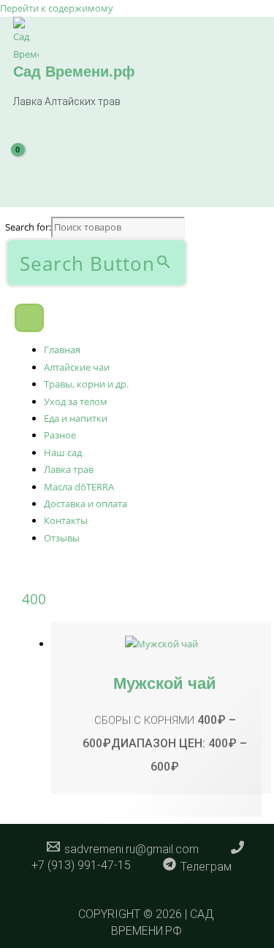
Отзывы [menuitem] (62, 537)
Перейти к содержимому (56, 8)
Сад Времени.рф (74, 71)
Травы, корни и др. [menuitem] (86, 383)
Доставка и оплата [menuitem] (85, 503)
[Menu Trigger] (29, 318)
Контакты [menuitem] (66, 520)
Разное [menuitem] (60, 435)
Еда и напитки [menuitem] (75, 418)
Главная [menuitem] (62, 349)
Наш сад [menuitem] (63, 452)
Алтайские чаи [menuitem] (77, 367)
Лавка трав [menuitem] (69, 469)
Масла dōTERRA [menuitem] (79, 486)
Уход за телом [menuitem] (75, 401)
